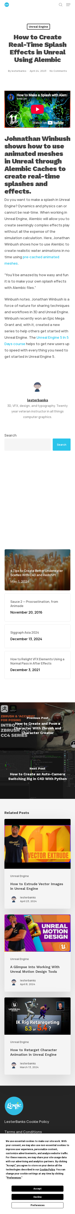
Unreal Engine (38, 26)
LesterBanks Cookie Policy (26, 1121)
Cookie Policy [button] (47, 1169)
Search (10, 435)
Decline (37, 1197)
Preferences (38, 1205)
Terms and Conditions (23, 1131)
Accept (37, 1188)
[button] (68, 5)
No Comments (58, 71)
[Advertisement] (37, 500)
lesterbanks (19, 71)
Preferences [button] (14, 1177)
